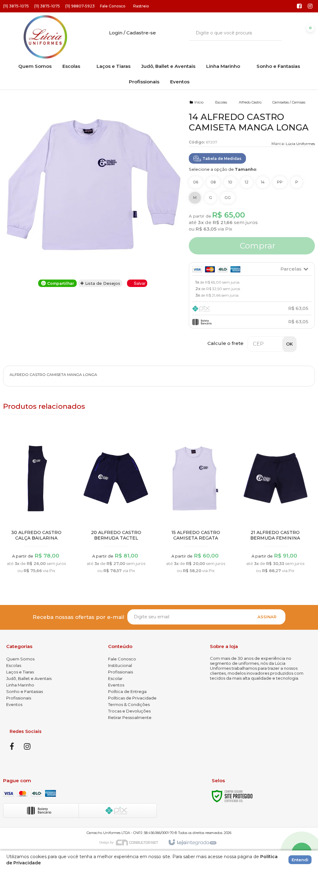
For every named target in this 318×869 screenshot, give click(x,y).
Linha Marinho (20, 684)
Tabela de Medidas (221, 158)
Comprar (256, 246)
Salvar (139, 283)
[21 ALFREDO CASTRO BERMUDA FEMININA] (275, 504)
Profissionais (18, 697)
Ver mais (36, 540)
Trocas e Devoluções (129, 710)
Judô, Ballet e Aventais (29, 678)
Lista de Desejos (102, 283)
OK (289, 344)
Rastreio (141, 6)
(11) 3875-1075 (16, 6)
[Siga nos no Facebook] (299, 6)
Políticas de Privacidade (132, 697)
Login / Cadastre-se (132, 33)
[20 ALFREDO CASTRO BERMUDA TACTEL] (116, 504)
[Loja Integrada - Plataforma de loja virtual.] (192, 843)
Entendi (300, 859)
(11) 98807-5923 (80, 6)
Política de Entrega (127, 691)
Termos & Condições (129, 704)
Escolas (221, 102)
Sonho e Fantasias (24, 691)
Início (198, 102)
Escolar (115, 678)
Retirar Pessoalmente (130, 717)
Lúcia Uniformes (300, 143)
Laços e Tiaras (20, 671)
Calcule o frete (225, 343)
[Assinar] (266, 616)
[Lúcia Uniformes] (45, 37)
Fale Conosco (112, 6)
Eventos (14, 704)
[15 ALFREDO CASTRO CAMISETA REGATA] (195, 504)
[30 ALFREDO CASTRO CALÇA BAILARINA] (36, 504)
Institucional (120, 665)
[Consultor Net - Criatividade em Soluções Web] (132, 842)
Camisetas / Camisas (288, 102)
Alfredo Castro (250, 102)
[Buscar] (272, 33)
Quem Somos (20, 658)
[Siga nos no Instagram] (310, 6)
